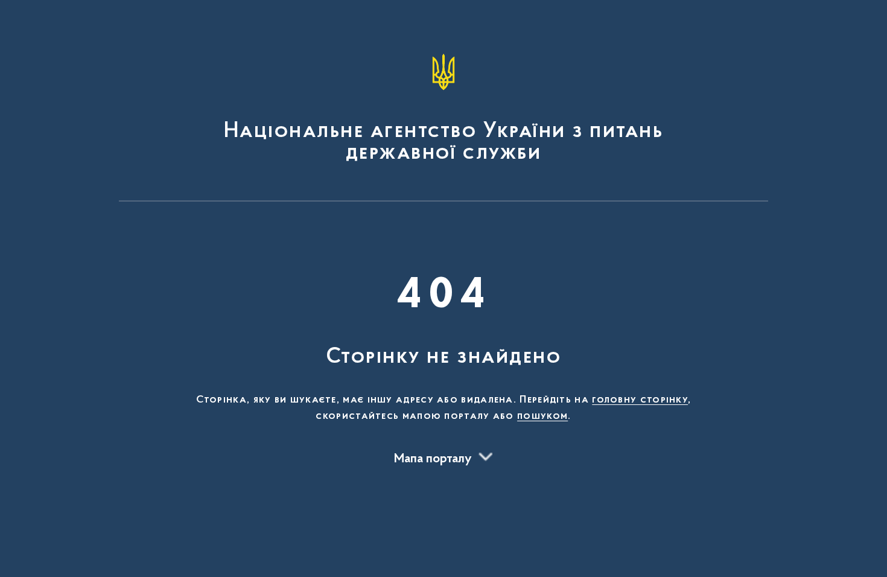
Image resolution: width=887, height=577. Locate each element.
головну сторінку (640, 400)
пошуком (542, 416)
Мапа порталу (433, 459)
